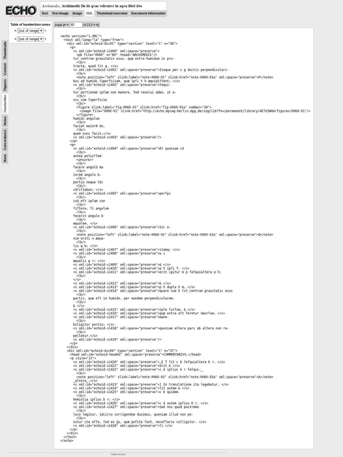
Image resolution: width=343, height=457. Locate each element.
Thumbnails (5, 50)
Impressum (118, 454)
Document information (148, 13)
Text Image (60, 13)
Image (77, 13)
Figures (5, 85)
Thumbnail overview (112, 13)
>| (97, 25)
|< (64, 25)
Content (5, 69)
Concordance (5, 140)
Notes (5, 120)
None (5, 158)
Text (45, 13)
